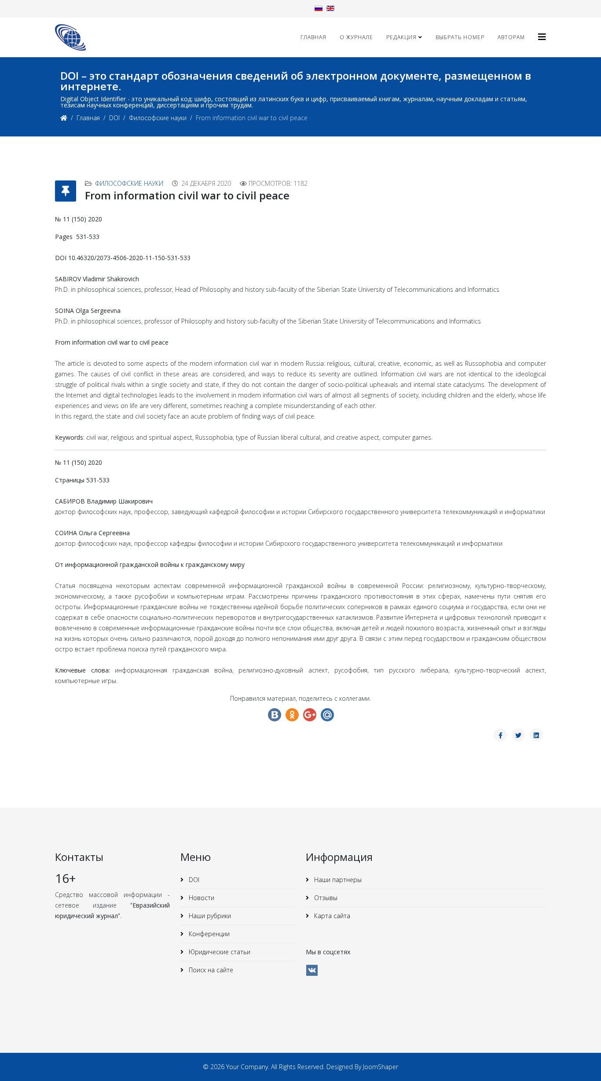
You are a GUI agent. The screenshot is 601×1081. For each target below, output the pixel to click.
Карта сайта (331, 916)
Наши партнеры (337, 879)
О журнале (356, 37)
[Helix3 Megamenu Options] (542, 37)
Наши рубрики (209, 916)
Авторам (511, 37)
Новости (200, 897)
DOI (114, 118)
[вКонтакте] (312, 970)
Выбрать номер (460, 37)
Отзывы (324, 897)
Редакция (401, 37)
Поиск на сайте (210, 970)
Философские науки (158, 118)
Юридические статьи (218, 952)
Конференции (208, 934)
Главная (313, 37)
